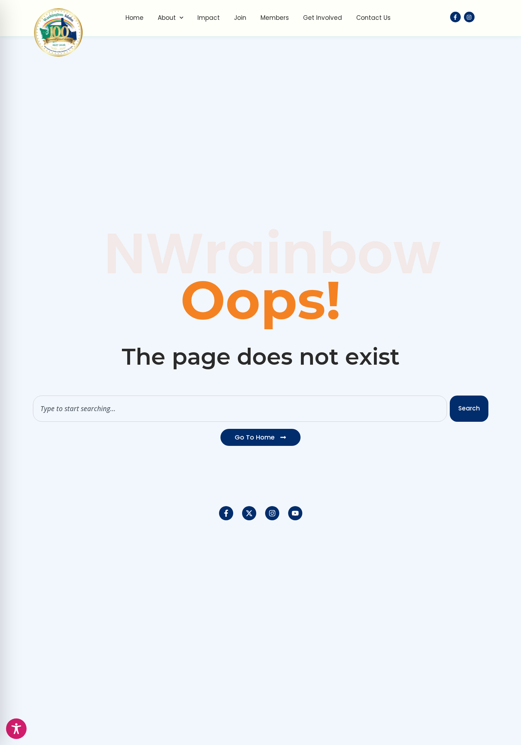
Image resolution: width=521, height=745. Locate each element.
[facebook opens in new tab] (455, 17)
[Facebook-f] (226, 513)
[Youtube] (295, 513)
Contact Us (373, 17)
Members (274, 17)
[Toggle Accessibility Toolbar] (16, 729)
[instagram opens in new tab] (469, 17)
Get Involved (322, 17)
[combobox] (240, 409)
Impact (208, 17)
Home (134, 17)
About (167, 17)
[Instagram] (272, 513)
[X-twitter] (249, 513)
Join (240, 17)
